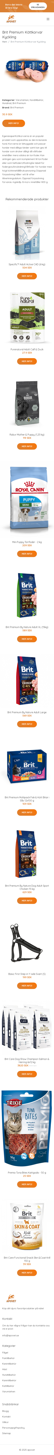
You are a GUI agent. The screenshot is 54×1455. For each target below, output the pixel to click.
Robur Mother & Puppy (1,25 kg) (27, 434)
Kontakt (6, 1416)
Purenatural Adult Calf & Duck (27, 349)
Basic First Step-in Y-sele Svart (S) (27, 973)
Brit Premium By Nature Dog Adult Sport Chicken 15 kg (27, 887)
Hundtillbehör (36, 100)
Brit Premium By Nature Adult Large (27, 712)
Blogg (5, 1411)
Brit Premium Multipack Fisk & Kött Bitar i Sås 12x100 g (27, 799)
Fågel (5, 1352)
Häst (4, 1369)
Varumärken (22, 100)
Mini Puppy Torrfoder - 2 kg (27, 542)
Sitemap (6, 1433)
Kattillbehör (8, 1386)
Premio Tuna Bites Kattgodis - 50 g (27, 1172)
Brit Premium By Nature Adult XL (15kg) (27, 627)
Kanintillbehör (9, 1363)
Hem (4, 41)
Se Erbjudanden (38, 5)
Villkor (5, 1422)
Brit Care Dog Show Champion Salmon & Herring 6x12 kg (27, 1061)
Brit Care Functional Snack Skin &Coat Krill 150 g (27, 1259)
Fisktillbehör (8, 1358)
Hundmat (7, 103)
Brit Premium (19, 103)
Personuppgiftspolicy (13, 1427)
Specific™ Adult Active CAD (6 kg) (27, 264)
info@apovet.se (10, 1335)
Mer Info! (13, 123)
